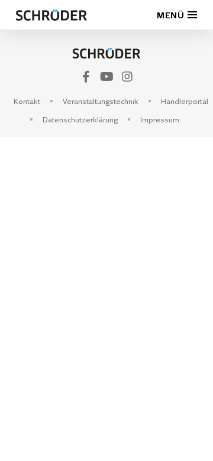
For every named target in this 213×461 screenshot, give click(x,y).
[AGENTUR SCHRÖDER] (51, 15)
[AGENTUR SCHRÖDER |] (106, 53)
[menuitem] (26, 101)
